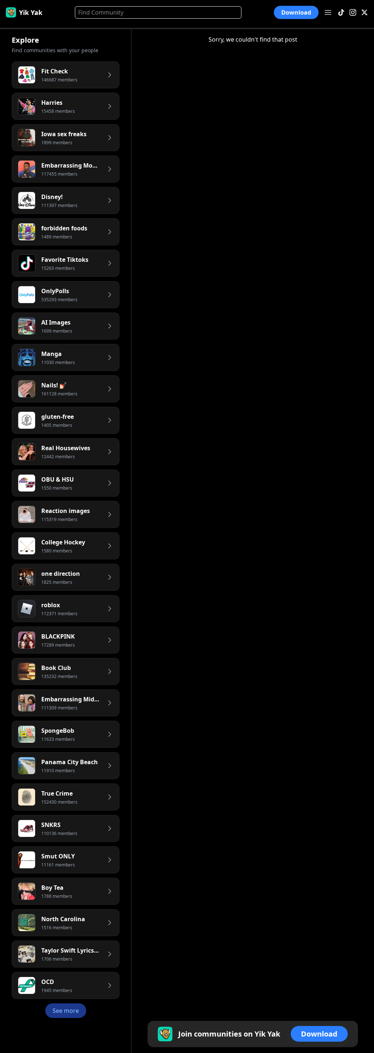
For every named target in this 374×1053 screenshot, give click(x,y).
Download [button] (296, 12)
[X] (364, 12)
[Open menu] (328, 12)
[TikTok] (341, 12)
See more (66, 1011)
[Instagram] (352, 12)
